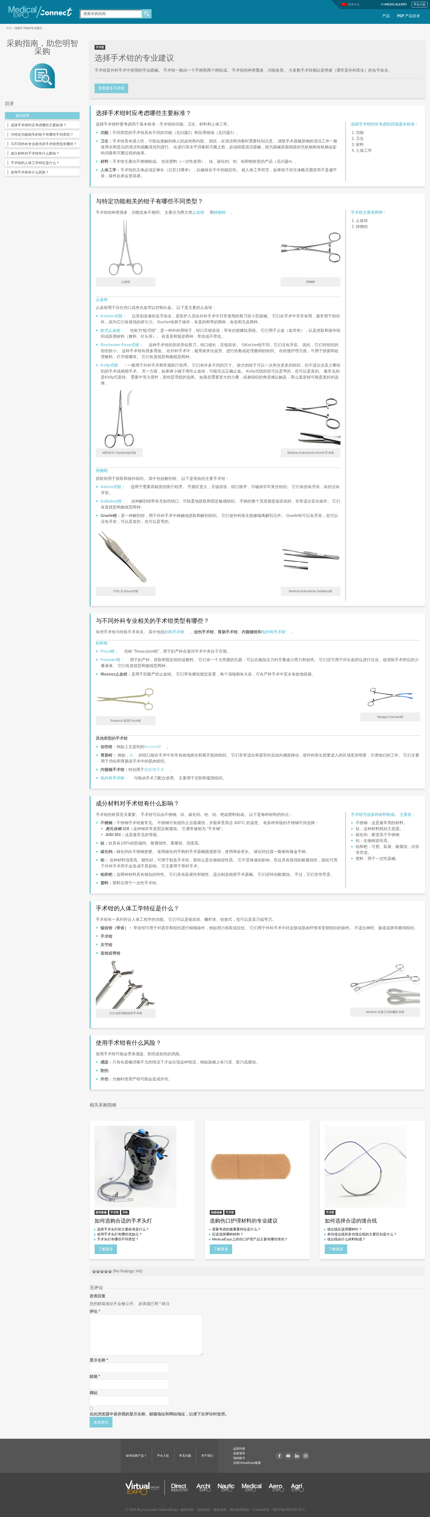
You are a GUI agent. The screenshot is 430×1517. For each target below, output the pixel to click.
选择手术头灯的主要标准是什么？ (123, 1229)
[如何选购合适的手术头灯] (142, 1167)
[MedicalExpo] (40, 11)
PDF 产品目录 (408, 16)
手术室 (100, 47)
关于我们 (207, 1455)
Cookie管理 (261, 1510)
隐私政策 (220, 1510)
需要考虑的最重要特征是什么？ (236, 1229)
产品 (386, 16)
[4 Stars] (106, 1271)
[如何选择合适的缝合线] (372, 1167)
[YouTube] (288, 1456)
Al (131, 755)
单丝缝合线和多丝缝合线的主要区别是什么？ (362, 1234)
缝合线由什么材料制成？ (346, 1239)
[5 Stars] (110, 1271)
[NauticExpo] (226, 1488)
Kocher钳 (152, 747)
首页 (9, 28)
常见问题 (185, 1455)
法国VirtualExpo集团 (247, 1463)
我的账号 (239, 1458)
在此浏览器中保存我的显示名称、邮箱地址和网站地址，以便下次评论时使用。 (159, 1414)
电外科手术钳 (273, 632)
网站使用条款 (239, 1510)
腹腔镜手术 (154, 769)
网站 (94, 1393)
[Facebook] (279, 1456)
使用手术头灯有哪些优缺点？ (119, 1234)
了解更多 (105, 1249)
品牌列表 (239, 1448)
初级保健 (216, 1212)
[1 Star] (94, 1271)
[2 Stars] (98, 1271)
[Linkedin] (297, 1456)
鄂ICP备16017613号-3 (289, 1510)
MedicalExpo (394, 4)
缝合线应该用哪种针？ (344, 1229)
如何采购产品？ (136, 1455)
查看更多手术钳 (111, 88)
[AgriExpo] (297, 1488)
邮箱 (95, 1376)
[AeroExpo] (276, 1488)
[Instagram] (305, 1456)
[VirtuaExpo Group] (145, 1487)
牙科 (125, 1212)
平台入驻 (420, 4)
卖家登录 (239, 1453)
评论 (95, 1311)
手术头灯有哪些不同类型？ (118, 1239)
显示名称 (99, 1360)
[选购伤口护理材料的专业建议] (257, 1167)
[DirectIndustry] (180, 1488)
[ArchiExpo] (203, 1488)
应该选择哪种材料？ (227, 1234)
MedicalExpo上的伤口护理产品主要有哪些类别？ (250, 1239)
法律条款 (203, 1510)
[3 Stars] (102, 1271)
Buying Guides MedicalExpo (157, 1510)
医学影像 (101, 1212)
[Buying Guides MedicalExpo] (42, 75)
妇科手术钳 (174, 632)
